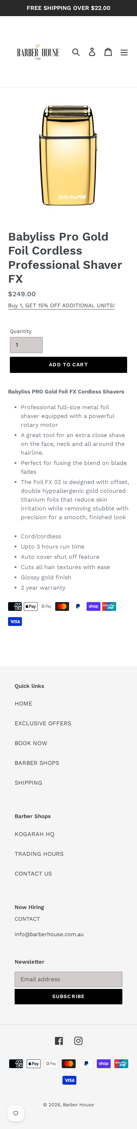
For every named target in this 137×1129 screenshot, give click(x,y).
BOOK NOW (31, 743)
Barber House (78, 1104)
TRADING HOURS (39, 853)
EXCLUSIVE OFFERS (43, 723)
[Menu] (124, 52)
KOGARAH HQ (34, 834)
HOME (23, 703)
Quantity (20, 331)
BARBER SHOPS (37, 762)
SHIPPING (28, 782)
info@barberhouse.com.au (49, 934)
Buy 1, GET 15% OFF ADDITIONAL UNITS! (61, 305)
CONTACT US (33, 873)
